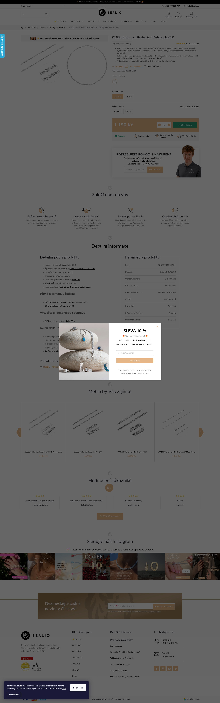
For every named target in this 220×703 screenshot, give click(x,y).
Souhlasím (78, 687)
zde (64, 688)
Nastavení (14, 694)
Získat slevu (135, 361)
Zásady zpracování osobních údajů (134, 373)
